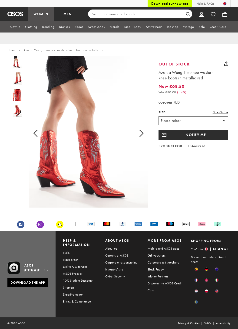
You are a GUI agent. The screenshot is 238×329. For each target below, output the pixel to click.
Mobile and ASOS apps (163, 248)
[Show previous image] (41, 133)
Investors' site (114, 269)
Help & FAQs (205, 3)
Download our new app (169, 3)
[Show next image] (136, 133)
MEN (67, 14)
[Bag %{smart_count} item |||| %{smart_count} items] (225, 14)
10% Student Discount (78, 280)
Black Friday (156, 269)
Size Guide (220, 112)
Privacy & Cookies (189, 323)
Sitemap (68, 287)
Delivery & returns (75, 266)
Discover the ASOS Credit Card (165, 286)
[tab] (15, 27)
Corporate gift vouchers (163, 262)
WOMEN (41, 14)
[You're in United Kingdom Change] (224, 3)
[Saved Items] (213, 14)
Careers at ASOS (116, 255)
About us (111, 248)
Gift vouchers (156, 255)
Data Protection (73, 294)
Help (66, 253)
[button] (193, 135)
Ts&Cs (207, 323)
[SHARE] (226, 63)
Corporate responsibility (121, 262)
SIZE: (162, 112)
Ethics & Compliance (77, 301)
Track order (70, 259)
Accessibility (223, 323)
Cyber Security (115, 276)
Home (11, 50)
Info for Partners (158, 276)
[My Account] (201, 14)
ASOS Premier (72, 273)
